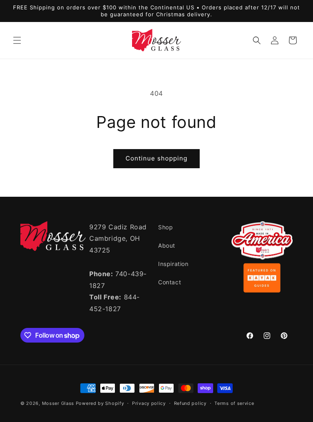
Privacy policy (149, 403)
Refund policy (190, 403)
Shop (165, 227)
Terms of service (234, 403)
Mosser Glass (58, 403)
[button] (17, 40)
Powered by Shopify (100, 403)
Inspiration (173, 263)
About (166, 245)
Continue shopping (156, 158)
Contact (169, 282)
